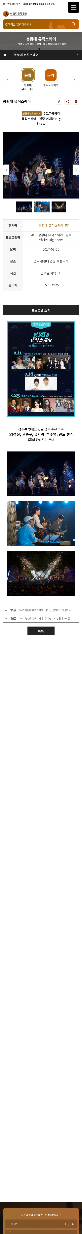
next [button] (75, 169)
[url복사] (59, 102)
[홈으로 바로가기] (5, 55)
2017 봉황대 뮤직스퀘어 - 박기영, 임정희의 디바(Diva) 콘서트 (49, 610)
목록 (41, 631)
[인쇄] (76, 102)
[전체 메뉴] (73, 7)
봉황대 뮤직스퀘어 (26, 54)
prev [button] (6, 169)
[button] (8, 79)
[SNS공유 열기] (67, 102)
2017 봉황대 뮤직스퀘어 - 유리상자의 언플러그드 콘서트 (46, 618)
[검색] (74, 24)
